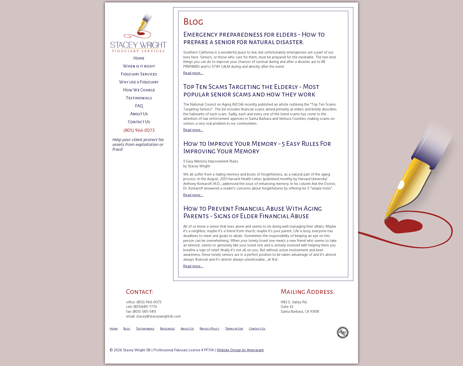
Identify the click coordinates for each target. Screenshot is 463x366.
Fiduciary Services (139, 74)
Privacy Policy (209, 328)
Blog (126, 328)
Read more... (193, 73)
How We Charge (139, 90)
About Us (139, 113)
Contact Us (139, 121)
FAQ (139, 105)
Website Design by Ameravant (240, 350)
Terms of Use (234, 328)
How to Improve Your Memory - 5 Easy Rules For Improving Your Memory (257, 147)
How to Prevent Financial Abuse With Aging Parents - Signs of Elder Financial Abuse (252, 212)
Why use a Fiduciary (139, 82)
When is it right (139, 66)
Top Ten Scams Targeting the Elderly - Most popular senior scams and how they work (251, 90)
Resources (167, 328)
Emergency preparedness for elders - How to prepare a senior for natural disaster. (254, 38)
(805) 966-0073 (139, 130)
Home (138, 58)
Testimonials (139, 97)
